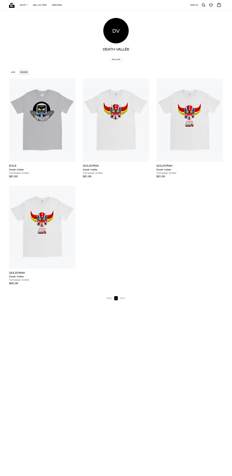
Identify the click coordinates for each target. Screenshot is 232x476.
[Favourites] (211, 5)
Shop (23, 5)
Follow (116, 59)
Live (13, 72)
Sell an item (40, 5)
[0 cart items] (219, 5)
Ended (24, 72)
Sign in (194, 5)
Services (57, 5)
